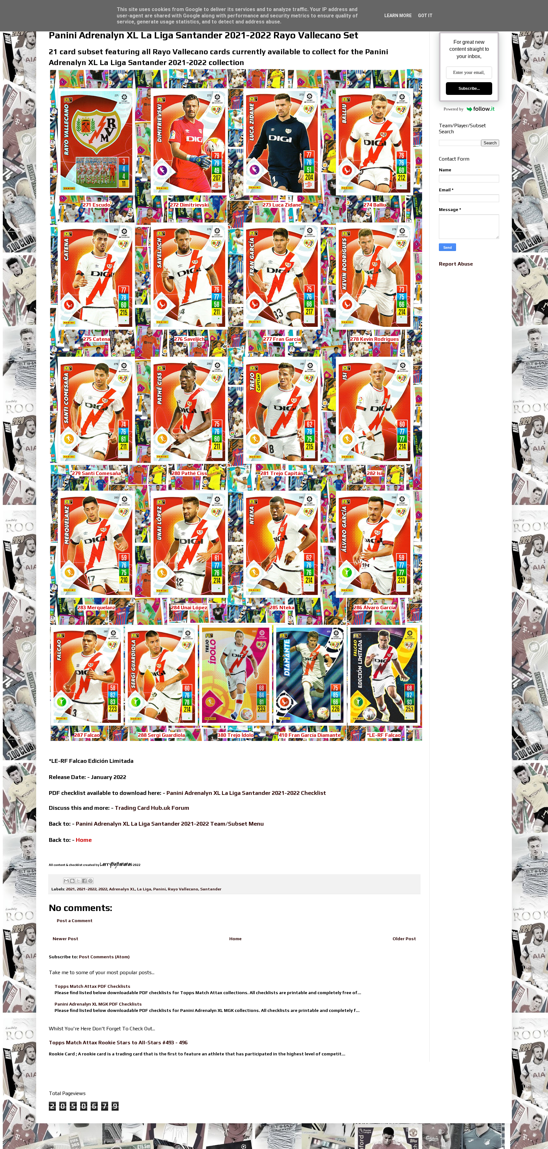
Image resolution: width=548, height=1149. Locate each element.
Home (235, 938)
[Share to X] (78, 881)
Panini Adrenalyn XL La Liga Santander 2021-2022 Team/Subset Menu (170, 823)
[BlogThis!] (72, 881)
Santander (210, 889)
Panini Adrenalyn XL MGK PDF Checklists (98, 1004)
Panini (159, 889)
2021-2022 (86, 889)
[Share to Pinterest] (90, 881)
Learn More (398, 15)
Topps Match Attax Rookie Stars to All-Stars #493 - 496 (118, 1043)
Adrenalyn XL (122, 889)
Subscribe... (469, 88)
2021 (70, 889)
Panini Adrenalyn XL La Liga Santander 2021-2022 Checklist (246, 792)
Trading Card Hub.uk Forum (152, 807)
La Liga (144, 889)
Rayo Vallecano (183, 889)
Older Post (404, 938)
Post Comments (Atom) (104, 956)
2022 (102, 889)
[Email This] (66, 881)
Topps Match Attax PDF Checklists (92, 986)
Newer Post (65, 938)
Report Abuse (456, 264)
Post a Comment (75, 920)
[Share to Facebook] (84, 881)
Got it (425, 15)
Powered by (454, 109)
